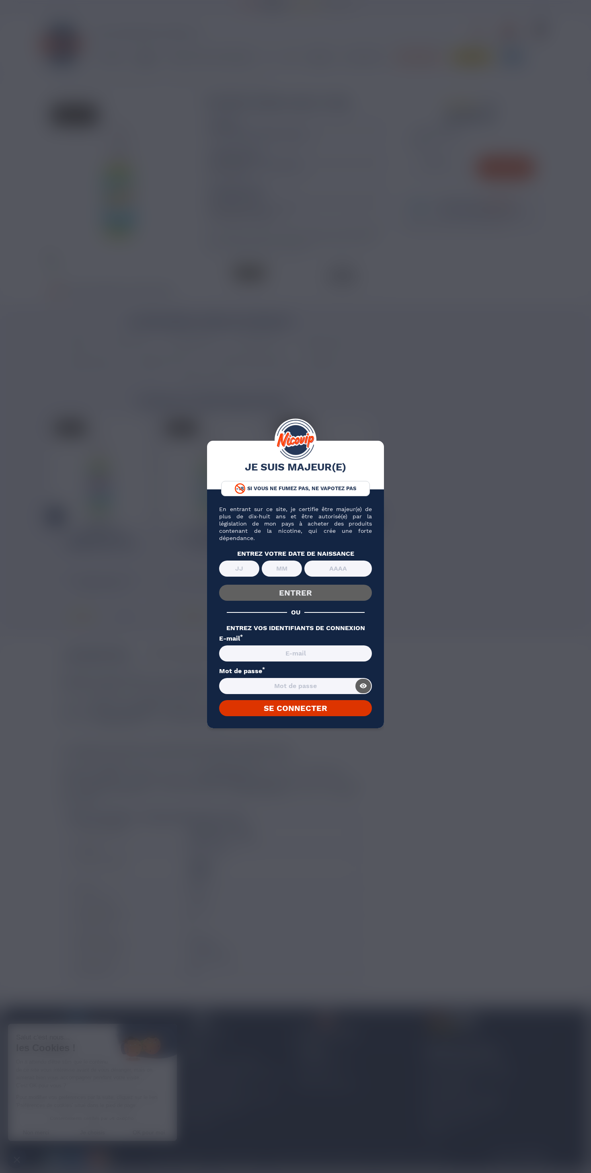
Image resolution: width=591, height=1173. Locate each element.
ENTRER (295, 593)
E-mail (231, 638)
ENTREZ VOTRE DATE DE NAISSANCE (295, 553)
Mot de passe (242, 671)
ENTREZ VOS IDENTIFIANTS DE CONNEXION (295, 628)
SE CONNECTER (295, 708)
